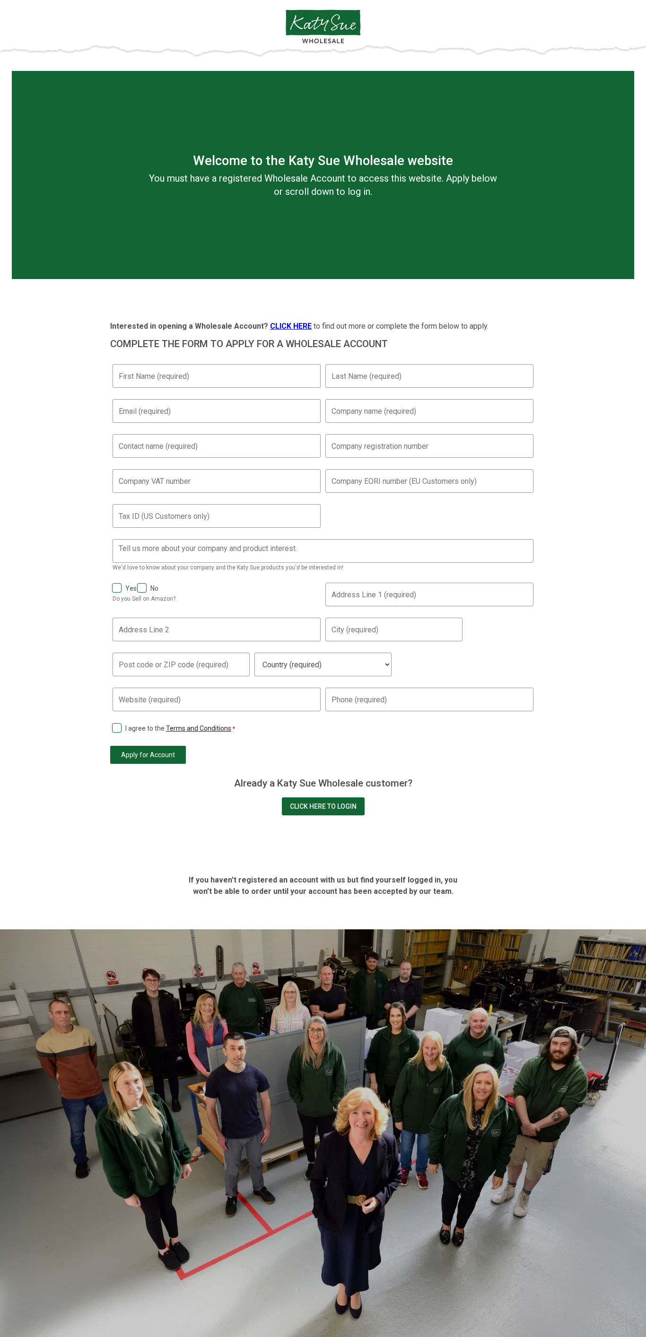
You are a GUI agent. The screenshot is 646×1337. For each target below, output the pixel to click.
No (154, 588)
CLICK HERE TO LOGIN (323, 806)
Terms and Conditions (198, 728)
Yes (131, 588)
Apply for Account (148, 755)
